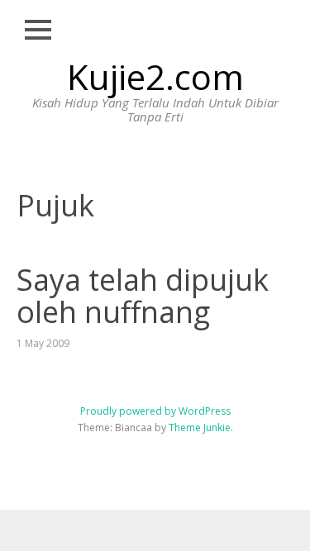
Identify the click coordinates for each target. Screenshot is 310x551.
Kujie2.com (155, 76)
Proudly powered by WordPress (155, 411)
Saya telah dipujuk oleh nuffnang (143, 296)
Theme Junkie (200, 427)
